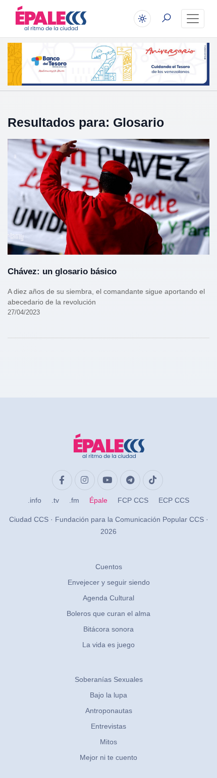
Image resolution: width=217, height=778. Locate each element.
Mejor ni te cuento (108, 757)
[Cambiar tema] (142, 18)
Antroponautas (108, 711)
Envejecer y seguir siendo (109, 582)
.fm (74, 500)
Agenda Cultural (108, 598)
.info (34, 500)
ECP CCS (173, 500)
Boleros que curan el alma (108, 613)
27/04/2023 (24, 312)
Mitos (108, 742)
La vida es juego (108, 645)
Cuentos (108, 567)
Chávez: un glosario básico (62, 271)
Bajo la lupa (108, 695)
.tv (55, 500)
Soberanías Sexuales (109, 679)
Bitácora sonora (108, 629)
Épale (98, 500)
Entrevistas (108, 726)
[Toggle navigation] (192, 18)
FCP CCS (133, 500)
